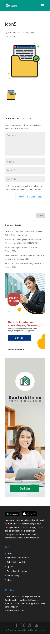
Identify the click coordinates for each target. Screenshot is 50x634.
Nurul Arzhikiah (14, 32)
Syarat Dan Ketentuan (17, 571)
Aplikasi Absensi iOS (16, 562)
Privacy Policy (13, 575)
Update (10, 566)
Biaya (9, 553)
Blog (9, 580)
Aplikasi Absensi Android (18, 557)
